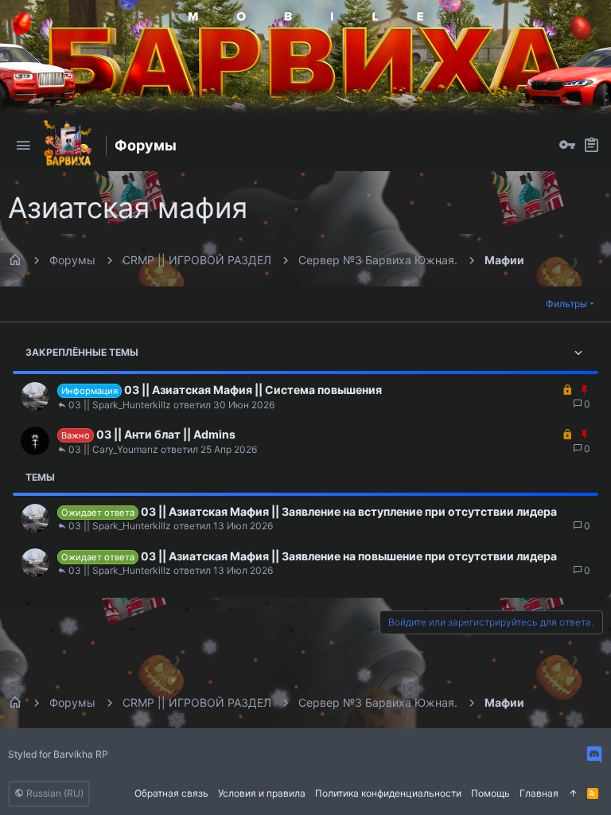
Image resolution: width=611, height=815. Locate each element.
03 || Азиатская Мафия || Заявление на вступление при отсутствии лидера (349, 511)
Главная (539, 793)
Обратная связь (171, 793)
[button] (23, 145)
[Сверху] (572, 793)
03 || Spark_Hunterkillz (119, 405)
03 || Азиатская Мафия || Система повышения (253, 389)
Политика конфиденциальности (388, 793)
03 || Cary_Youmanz (113, 449)
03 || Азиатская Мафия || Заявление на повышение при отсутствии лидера (349, 556)
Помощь (490, 793)
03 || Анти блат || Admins (165, 434)
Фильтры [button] (566, 304)
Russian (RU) (54, 793)
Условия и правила (262, 793)
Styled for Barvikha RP (58, 754)
